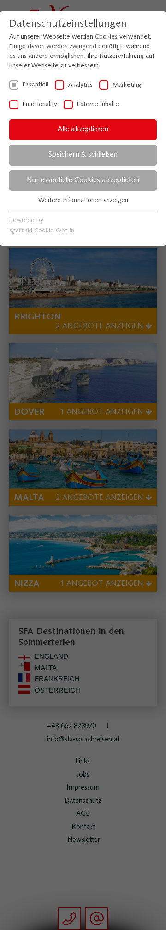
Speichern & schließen (83, 154)
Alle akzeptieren (83, 129)
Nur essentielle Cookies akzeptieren (83, 180)
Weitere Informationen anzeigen (83, 200)
